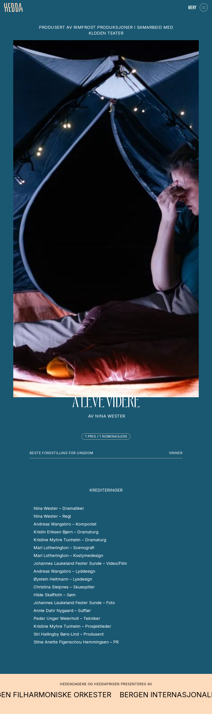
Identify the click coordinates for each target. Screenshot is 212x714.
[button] (204, 7)
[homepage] (13, 7)
